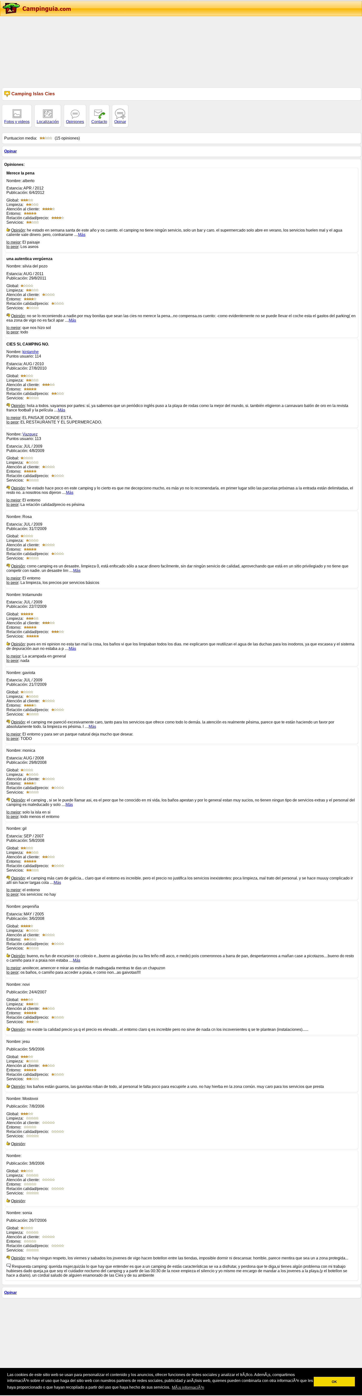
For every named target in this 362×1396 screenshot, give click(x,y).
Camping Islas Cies (32, 93)
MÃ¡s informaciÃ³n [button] (188, 1387)
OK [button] (334, 1382)
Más (81, 235)
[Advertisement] (148, 51)
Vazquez (30, 434)
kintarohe (30, 352)
